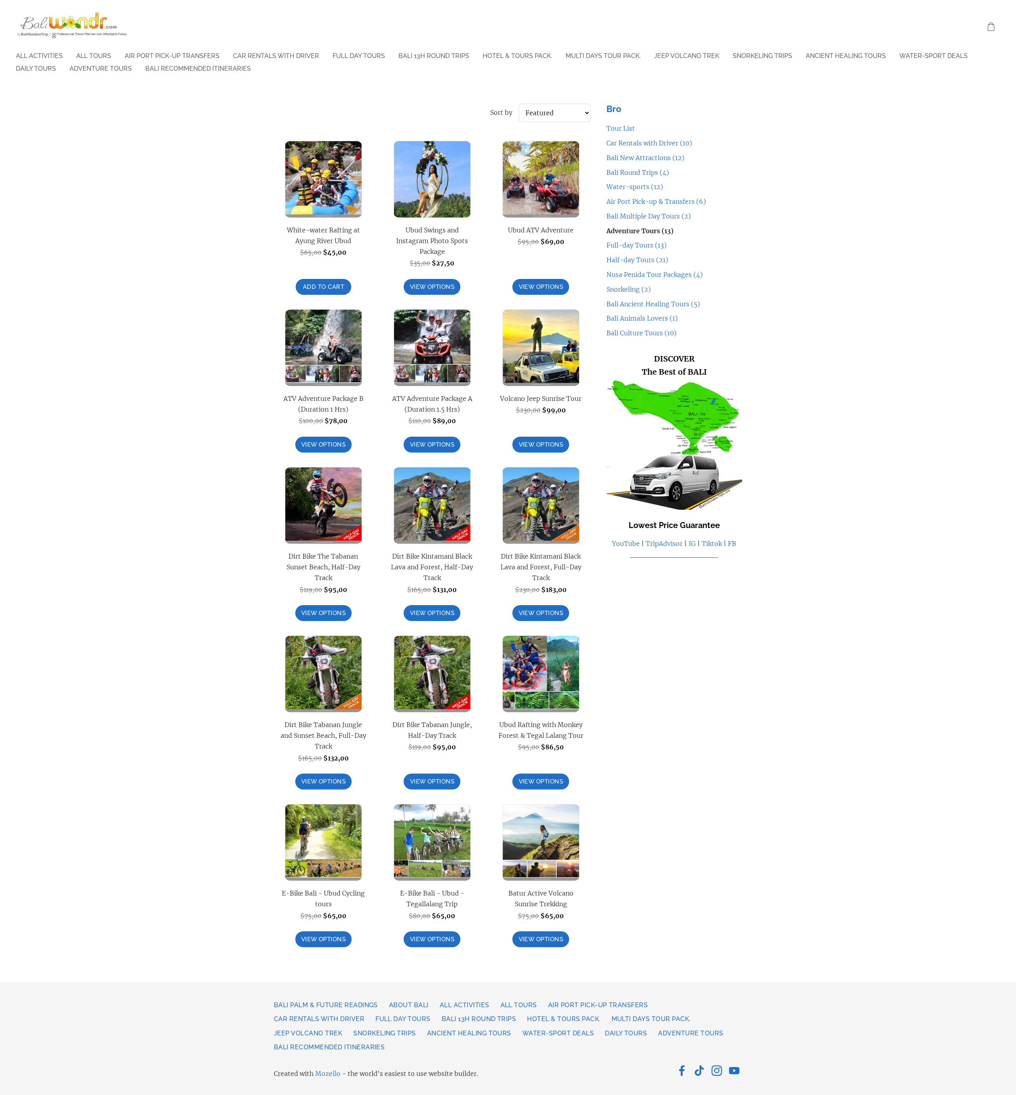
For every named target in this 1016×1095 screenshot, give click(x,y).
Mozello (328, 1074)
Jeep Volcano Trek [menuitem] (686, 56)
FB (732, 544)
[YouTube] (734, 1071)
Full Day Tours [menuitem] (359, 56)
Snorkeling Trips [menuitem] (762, 56)
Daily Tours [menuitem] (36, 68)
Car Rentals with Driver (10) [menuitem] (649, 143)
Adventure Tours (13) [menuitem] (639, 231)
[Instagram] (717, 1071)
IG (691, 544)
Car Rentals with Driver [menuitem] (276, 56)
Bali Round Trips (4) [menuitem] (637, 172)
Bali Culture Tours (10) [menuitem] (641, 333)
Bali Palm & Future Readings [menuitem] (326, 1005)
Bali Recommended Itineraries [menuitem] (198, 68)
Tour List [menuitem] (620, 128)
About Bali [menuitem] (409, 1005)
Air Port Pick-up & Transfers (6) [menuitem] (656, 201)
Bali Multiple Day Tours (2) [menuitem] (648, 216)
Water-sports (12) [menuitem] (634, 187)
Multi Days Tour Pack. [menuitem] (603, 56)
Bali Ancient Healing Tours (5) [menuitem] (653, 304)
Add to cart (323, 286)
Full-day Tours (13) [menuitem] (636, 245)
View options (432, 286)
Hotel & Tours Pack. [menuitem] (517, 56)
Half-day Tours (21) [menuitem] (637, 260)
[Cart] (991, 27)
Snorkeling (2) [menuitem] (628, 289)
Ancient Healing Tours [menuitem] (846, 56)
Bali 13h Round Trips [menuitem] (433, 56)
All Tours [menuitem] (93, 56)
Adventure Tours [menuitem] (100, 68)
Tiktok (712, 544)
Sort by (501, 112)
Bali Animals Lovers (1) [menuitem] (642, 318)
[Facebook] (682, 1071)
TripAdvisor (664, 544)
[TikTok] (699, 1071)
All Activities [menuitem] (39, 56)
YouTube (626, 544)
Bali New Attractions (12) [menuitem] (645, 158)
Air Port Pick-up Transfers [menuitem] (172, 56)
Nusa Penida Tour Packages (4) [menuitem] (654, 275)
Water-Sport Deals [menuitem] (933, 56)
